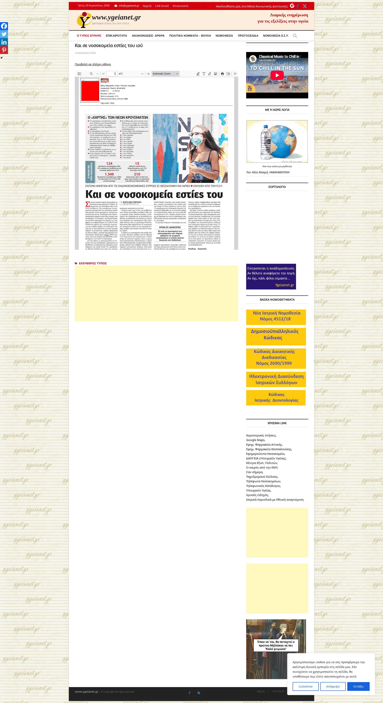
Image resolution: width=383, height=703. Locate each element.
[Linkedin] (4, 42)
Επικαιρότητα (116, 35)
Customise (306, 686)
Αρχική (147, 6)
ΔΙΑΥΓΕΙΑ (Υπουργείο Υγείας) (266, 458)
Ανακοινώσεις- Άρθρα (148, 35)
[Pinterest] (4, 50)
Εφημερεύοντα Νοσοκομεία (265, 454)
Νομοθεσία (224, 35)
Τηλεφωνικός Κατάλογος (263, 486)
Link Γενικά (162, 6)
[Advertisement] (156, 293)
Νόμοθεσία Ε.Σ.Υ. (275, 35)
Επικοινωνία (180, 6)
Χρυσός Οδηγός (257, 495)
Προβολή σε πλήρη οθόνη (93, 64)
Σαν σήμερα (254, 472)
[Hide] (1, 57)
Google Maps (255, 440)
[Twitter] (4, 34)
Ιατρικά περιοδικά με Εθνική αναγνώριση (275, 499)
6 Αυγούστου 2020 (85, 52)
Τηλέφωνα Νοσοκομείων (263, 481)
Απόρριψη (333, 686)
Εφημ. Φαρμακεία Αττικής (264, 444)
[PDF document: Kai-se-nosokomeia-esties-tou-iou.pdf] (156, 160)
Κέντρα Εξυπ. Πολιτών (261, 463)
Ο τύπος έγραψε (89, 35)
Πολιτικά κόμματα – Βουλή (190, 35)
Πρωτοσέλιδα (248, 35)
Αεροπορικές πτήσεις (261, 435)
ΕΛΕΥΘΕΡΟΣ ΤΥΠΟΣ (93, 263)
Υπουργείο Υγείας (258, 490)
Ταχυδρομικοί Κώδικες (261, 476)
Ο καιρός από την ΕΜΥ (261, 467)
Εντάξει (358, 686)
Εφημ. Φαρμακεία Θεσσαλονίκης (268, 449)
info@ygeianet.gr (128, 5)
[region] (331, 674)
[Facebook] (4, 26)
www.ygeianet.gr (116, 17)
